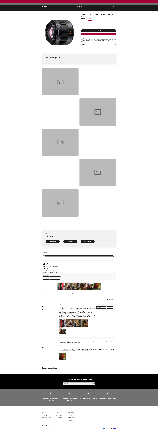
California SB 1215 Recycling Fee (46, 417)
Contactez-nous (44, 412)
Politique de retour (70, 410)
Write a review (90, 18)
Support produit (70, 241)
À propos (57, 410)
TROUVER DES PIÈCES (88, 401)
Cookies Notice (70, 415)
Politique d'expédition (71, 412)
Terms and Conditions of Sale (72, 422)
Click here (83, 3)
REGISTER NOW (107, 401)
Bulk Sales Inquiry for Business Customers (46, 419)
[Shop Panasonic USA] (45, 6)
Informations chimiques (45, 415)
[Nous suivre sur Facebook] (42, 425)
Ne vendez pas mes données (72, 418)
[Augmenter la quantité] (86, 27)
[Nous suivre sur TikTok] (50, 425)
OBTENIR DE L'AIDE (69, 400)
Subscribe (93, 383)
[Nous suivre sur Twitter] (44, 425)
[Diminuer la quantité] (82, 27)
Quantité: (82, 24)
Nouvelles (57, 412)
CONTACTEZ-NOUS (51, 400)
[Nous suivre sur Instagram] (46, 425)
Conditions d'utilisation (71, 417)
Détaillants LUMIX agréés (60, 415)
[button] (98, 34)
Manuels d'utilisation (52, 241)
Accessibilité (70, 420)
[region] (59, 30)
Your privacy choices (59, 417)
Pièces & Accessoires (87, 241)
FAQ (42, 410)
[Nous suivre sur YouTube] (48, 425)
